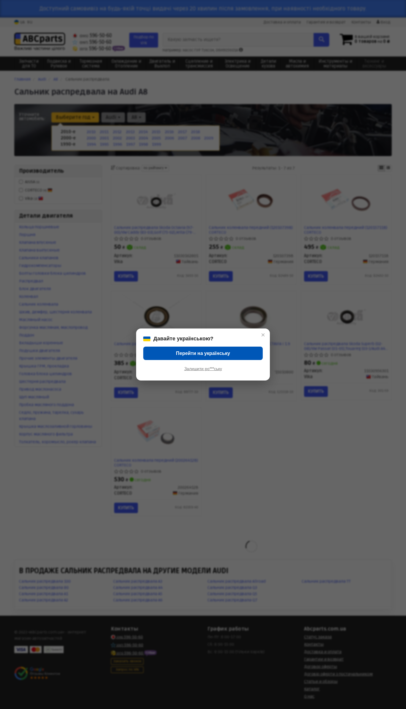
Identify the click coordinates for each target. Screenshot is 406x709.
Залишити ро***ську (203, 368)
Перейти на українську (203, 353)
